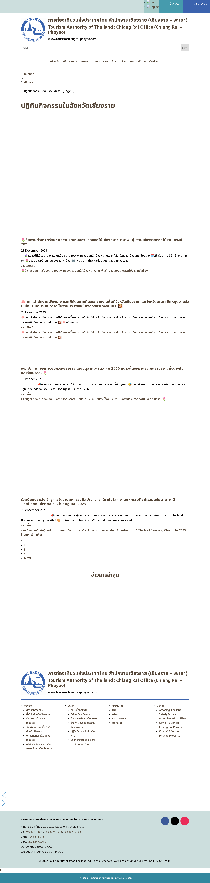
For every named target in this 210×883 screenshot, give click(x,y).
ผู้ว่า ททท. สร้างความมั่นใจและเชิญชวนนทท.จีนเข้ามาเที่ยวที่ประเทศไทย (66, 589)
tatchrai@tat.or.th (37, 842)
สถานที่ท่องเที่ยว (34, 710)
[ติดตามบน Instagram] (184, 821)
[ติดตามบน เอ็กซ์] (175, 821)
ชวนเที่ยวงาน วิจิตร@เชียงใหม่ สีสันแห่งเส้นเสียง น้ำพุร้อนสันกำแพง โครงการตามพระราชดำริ (80, 642)
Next (27, 558)
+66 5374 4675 (53, 832)
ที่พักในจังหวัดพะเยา (81, 714)
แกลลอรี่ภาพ (138, 62)
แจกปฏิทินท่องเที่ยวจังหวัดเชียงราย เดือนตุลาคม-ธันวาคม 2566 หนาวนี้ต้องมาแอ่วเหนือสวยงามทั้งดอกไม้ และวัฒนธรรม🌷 (102, 370)
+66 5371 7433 (72, 832)
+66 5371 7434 (37, 837)
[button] (105, 795)
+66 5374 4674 (34, 832)
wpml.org (106, 878)
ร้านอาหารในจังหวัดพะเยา (84, 719)
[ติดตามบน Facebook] (165, 821)
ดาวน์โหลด (101, 62)
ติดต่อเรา (154, 62)
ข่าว (113, 62)
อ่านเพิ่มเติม (28, 266)
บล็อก (122, 62)
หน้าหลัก (55, 62)
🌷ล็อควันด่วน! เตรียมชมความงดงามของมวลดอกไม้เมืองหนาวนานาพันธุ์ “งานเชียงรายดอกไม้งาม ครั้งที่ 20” (101, 242)
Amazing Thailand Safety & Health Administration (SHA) (172, 714)
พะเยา (84, 62)
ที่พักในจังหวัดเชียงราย (38, 714)
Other (160, 706)
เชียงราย (68, 62)
